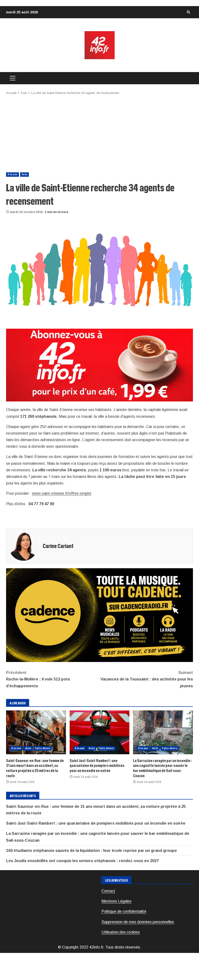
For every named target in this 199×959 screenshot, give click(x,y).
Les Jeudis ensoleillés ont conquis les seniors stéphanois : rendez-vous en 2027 (82, 861)
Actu (24, 174)
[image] (99, 365)
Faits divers (42, 748)
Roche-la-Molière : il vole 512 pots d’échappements (38, 679)
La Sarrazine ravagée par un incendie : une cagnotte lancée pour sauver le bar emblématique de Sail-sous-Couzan (163, 732)
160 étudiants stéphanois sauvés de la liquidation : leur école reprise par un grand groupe (91, 850)
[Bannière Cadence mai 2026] (99, 615)
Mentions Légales (116, 901)
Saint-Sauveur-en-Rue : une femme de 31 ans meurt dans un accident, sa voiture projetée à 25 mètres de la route (36, 732)
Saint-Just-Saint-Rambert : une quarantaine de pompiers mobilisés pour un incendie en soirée (100, 732)
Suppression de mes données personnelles (137, 922)
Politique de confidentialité (123, 911)
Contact (108, 891)
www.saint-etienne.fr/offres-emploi (61, 493)
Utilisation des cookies (120, 932)
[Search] (188, 12)
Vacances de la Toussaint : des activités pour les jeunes (146, 679)
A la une (12, 174)
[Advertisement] (99, 132)
